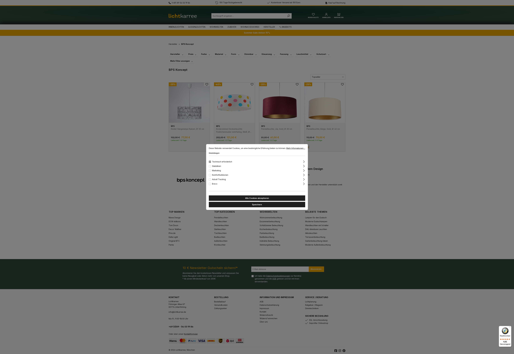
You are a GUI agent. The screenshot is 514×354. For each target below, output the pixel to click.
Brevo (214, 184)
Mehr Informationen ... (295, 148)
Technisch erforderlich (222, 162)
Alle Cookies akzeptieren (257, 198)
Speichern (257, 204)
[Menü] (509, 327)
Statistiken (216, 166)
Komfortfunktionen (220, 175)
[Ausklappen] (304, 161)
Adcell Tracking (219, 179)
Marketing (216, 170)
